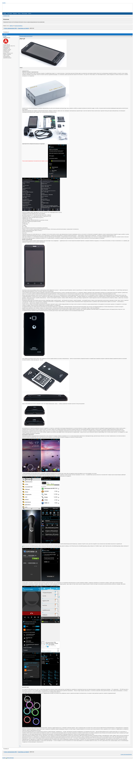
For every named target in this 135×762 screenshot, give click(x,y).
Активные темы (6, 15)
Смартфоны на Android (23, 28)
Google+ (4, 2)
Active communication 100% (10, 28)
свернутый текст (25, 70)
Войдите (11, 25)
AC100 (4, 36)
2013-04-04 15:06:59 (28, 36)
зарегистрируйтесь (18, 25)
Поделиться (22, 36)
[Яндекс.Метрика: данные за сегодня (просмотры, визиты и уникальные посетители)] (10, 758)
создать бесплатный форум (126, 754)
